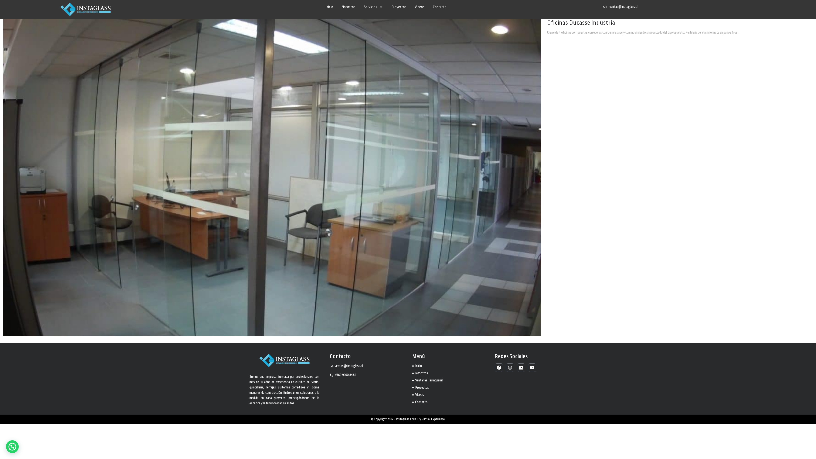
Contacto (439, 7)
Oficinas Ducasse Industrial (582, 22)
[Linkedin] (521, 367)
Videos (419, 7)
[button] (12, 446)
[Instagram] (510, 367)
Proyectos (398, 7)
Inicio (329, 7)
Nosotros (348, 7)
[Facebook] (499, 367)
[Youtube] (532, 367)
